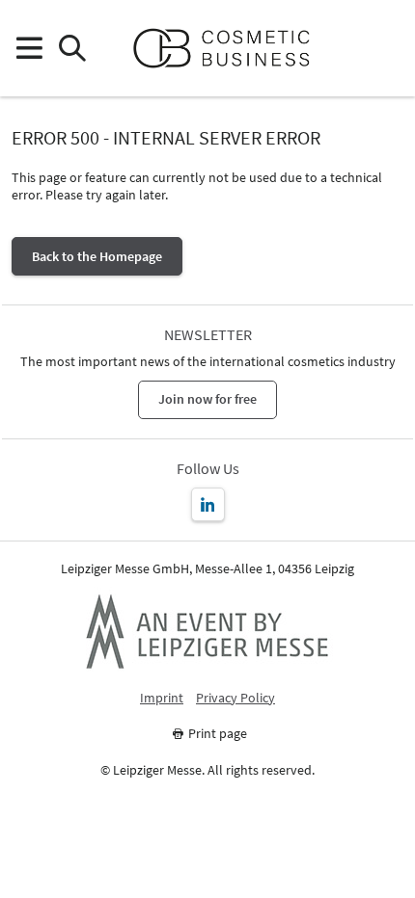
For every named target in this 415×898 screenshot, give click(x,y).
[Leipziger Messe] (386, 49)
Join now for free (207, 399)
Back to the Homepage (97, 256)
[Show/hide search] (72, 49)
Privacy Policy (235, 698)
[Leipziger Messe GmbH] (207, 631)
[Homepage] (229, 48)
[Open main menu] (28, 49)
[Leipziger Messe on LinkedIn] (208, 504)
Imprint (161, 698)
